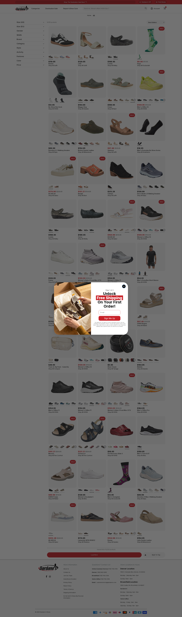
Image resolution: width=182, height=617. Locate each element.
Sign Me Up (109, 318)
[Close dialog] (124, 286)
